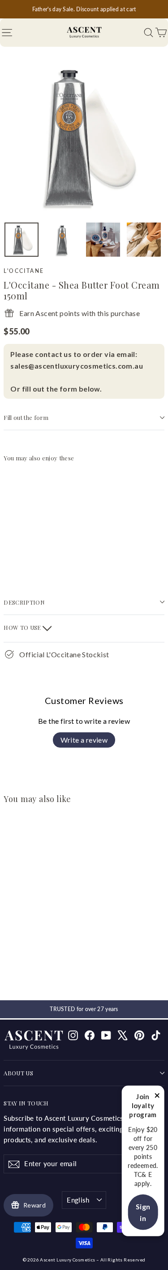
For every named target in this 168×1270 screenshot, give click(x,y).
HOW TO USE (23, 627)
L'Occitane (24, 270)
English (78, 1200)
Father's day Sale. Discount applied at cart (84, 9)
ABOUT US (18, 1073)
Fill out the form (26, 417)
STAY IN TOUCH (26, 1103)
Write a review (84, 739)
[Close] (157, 1097)
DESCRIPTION (24, 602)
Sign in (143, 1212)
